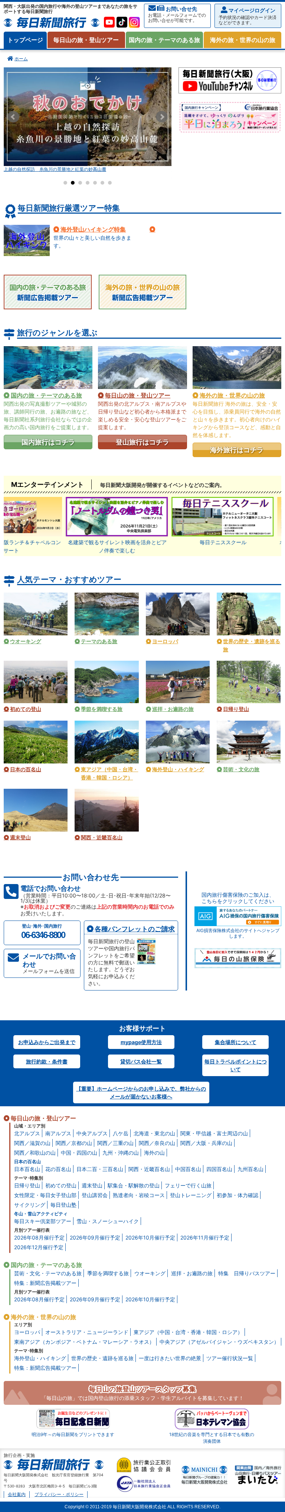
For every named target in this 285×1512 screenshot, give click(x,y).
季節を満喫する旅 (108, 1273)
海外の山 (154, 1152)
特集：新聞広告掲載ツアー (45, 1283)
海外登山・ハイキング (40, 1358)
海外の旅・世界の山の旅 (242, 40)
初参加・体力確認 (237, 1195)
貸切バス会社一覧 (141, 1061)
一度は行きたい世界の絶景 (170, 1358)
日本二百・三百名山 (99, 1169)
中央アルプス (92, 1133)
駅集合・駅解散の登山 (134, 1185)
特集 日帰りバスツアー (246, 1273)
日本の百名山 (27, 1161)
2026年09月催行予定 (95, 1237)
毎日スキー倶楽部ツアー (42, 1221)
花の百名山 (58, 1169)
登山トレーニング (191, 1195)
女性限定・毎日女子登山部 (45, 1195)
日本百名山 (27, 1169)
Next (162, 117)
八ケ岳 (120, 1133)
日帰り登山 (27, 1185)
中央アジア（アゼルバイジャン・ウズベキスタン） (219, 1342)
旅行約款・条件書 (47, 1061)
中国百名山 (188, 1169)
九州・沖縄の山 (120, 1152)
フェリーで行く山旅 (188, 1185)
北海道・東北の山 (154, 1133)
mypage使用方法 (141, 1042)
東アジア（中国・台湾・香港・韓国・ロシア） (188, 1332)
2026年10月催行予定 (150, 1237)
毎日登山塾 (63, 1205)
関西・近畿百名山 (149, 1169)
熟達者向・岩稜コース (139, 1195)
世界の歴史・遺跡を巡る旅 (102, 1358)
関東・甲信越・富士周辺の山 (214, 1133)
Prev (13, 117)
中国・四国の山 (79, 1152)
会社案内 (17, 1494)
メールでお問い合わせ (49, 963)
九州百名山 (250, 1169)
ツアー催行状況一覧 (229, 1358)
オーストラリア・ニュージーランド (86, 1332)
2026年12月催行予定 (38, 1247)
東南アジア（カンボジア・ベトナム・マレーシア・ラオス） (84, 1342)
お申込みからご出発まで (46, 1042)
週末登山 (92, 1185)
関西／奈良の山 (157, 1143)
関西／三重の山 (115, 1143)
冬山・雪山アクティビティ (41, 1213)
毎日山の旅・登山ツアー (86, 40)
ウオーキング (150, 1273)
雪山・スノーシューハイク (107, 1221)
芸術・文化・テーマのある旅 (48, 1273)
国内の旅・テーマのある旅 (164, 40)
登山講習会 (95, 1195)
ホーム (21, 58)
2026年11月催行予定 (204, 1237)
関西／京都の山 (74, 1143)
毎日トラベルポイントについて (235, 1065)
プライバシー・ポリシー (59, 1494)
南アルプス (58, 1133)
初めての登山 (60, 1185)
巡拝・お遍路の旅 (192, 1273)
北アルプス (27, 1133)
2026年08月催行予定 (39, 1237)
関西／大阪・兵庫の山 (206, 1143)
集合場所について (235, 1042)
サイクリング (29, 1205)
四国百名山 (219, 1169)
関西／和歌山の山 (35, 1152)
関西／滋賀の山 (32, 1143)
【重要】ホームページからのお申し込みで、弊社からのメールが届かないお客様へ (141, 1092)
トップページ (25, 40)
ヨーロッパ (27, 1332)
